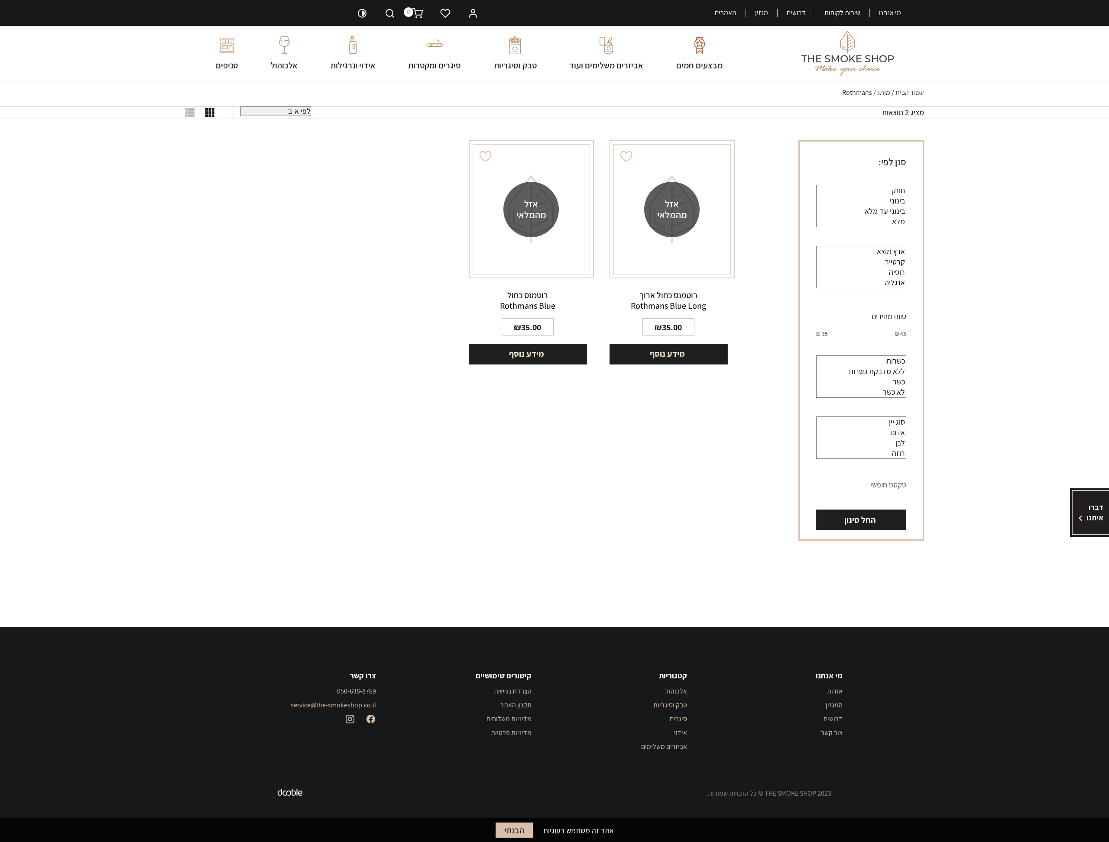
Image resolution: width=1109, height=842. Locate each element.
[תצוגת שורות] (190, 112)
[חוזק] (861, 190)
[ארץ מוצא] (861, 251)
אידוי (680, 732)
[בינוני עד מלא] (861, 211)
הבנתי (514, 830)
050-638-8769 (356, 691)
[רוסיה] (861, 272)
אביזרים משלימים (664, 746)
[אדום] (861, 432)
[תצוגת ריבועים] (209, 112)
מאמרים (725, 13)
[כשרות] (861, 361)
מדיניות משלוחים (509, 718)
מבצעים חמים (699, 65)
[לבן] (861, 443)
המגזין (834, 705)
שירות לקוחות (842, 13)
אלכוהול (284, 65)
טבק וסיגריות (515, 65)
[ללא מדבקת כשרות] (861, 371)
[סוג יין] (861, 422)
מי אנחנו (890, 13)
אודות (835, 691)
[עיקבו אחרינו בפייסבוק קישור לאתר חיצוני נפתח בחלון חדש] (371, 719)
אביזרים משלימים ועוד (606, 65)
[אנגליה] (861, 282)
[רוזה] (861, 453)
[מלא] (861, 221)
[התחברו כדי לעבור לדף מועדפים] (445, 13)
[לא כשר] (861, 392)
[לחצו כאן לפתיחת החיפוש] (389, 13)
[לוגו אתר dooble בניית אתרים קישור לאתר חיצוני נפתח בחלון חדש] (290, 793)
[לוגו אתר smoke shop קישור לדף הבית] (847, 53)
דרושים (796, 13)
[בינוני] (861, 201)
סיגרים (678, 718)
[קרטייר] (861, 262)
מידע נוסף (667, 353)
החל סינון (860, 520)
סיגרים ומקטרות (434, 65)
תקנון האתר (516, 705)
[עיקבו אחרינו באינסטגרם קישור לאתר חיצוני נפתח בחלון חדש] (350, 719)
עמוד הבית (909, 92)
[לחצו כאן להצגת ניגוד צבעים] (362, 13)
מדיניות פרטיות (511, 732)
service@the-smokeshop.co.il (333, 705)
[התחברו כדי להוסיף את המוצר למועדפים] (626, 156)
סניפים (227, 65)
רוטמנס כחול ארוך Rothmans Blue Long (668, 300)
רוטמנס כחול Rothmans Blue (527, 300)
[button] (473, 12)
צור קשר (832, 732)
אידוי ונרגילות (353, 65)
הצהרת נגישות (513, 691)
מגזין (761, 13)
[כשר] (861, 382)
